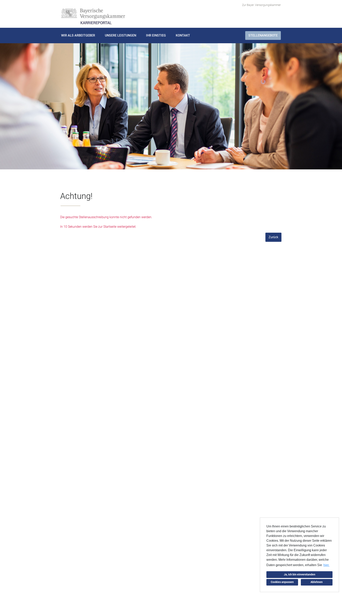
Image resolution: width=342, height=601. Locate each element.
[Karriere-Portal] (93, 16)
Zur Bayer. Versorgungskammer (261, 5)
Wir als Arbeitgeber (78, 35)
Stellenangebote (263, 35)
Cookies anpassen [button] (282, 582)
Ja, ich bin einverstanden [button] (299, 574)
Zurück (273, 237)
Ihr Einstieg (156, 35)
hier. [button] (326, 565)
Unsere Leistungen (120, 35)
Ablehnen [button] (317, 582)
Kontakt (183, 35)
